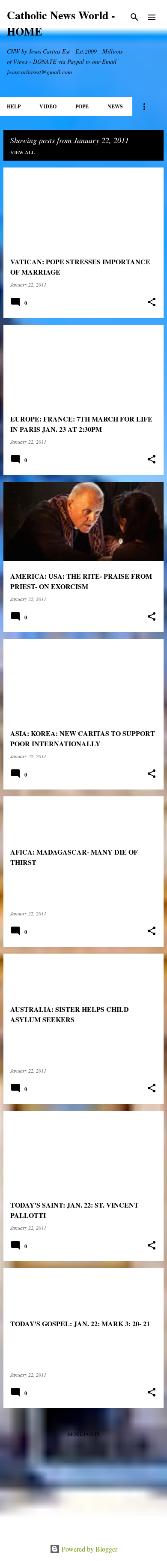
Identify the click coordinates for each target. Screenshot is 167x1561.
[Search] (134, 17)
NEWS (115, 106)
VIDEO (48, 106)
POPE (82, 106)
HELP (14, 106)
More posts (84, 1433)
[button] (151, 302)
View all (22, 152)
